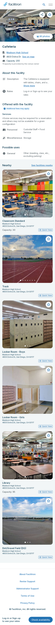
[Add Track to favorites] (48, 239)
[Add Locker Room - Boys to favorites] (48, 305)
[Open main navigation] (51, 5)
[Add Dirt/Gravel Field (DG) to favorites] (48, 501)
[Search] (44, 4)
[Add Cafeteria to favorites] (50, 15)
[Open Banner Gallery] (27, 25)
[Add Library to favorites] (48, 435)
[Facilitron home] (12, 6)
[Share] (42, 15)
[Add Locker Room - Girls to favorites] (48, 370)
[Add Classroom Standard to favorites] (48, 174)
